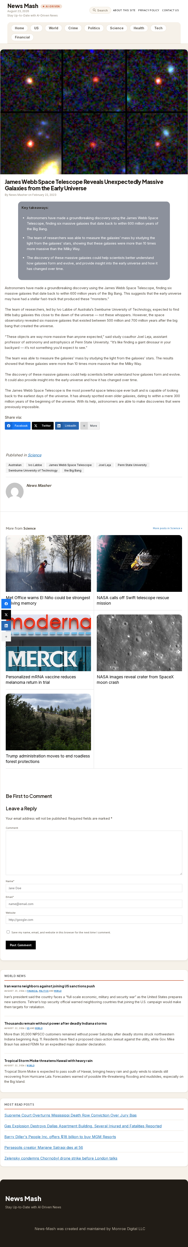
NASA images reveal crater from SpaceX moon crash (139, 642)
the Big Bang (72, 470)
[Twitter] (6, 614)
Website (11, 912)
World (53, 28)
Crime (73, 28)
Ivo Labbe (35, 465)
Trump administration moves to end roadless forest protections (48, 722)
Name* (10, 881)
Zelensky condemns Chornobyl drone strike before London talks (60, 1158)
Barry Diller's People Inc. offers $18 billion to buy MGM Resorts (60, 1136)
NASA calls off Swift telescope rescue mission (139, 563)
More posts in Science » (167, 528)
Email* (10, 897)
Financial (22, 37)
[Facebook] (6, 604)
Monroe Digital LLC (128, 1228)
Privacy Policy (148, 10)
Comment (12, 828)
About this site (124, 10)
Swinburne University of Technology (33, 470)
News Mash (22, 5)
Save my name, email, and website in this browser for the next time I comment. (61, 932)
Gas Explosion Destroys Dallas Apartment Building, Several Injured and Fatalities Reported (83, 1126)
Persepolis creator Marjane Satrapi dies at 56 (43, 1147)
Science (117, 28)
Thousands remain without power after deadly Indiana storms (55, 1023)
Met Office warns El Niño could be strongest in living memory (48, 563)
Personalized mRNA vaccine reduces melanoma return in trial (48, 642)
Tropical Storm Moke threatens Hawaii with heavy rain (48, 1060)
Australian (15, 465)
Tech (158, 28)
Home (19, 28)
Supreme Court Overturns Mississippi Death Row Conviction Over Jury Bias (70, 1115)
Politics (94, 28)
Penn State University (132, 465)
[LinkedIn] (6, 625)
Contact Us (170, 10)
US (36, 28)
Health (139, 28)
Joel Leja (105, 465)
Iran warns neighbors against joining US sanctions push (49, 986)
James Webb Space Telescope (70, 465)
